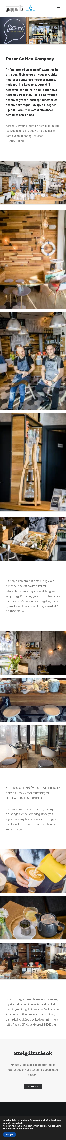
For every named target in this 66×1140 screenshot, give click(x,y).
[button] (58, 8)
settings (29, 1128)
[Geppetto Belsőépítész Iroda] (21, 8)
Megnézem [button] (33, 1087)
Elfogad (9, 1134)
